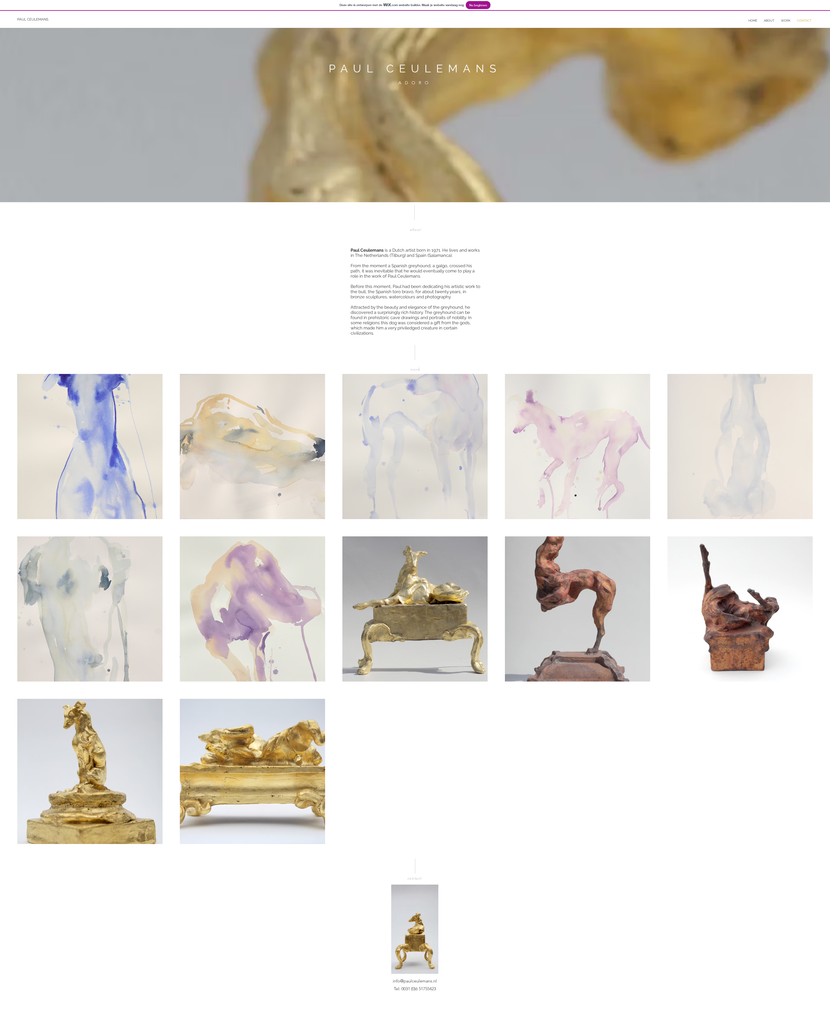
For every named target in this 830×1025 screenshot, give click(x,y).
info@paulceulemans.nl (415, 981)
